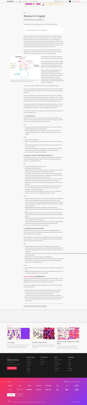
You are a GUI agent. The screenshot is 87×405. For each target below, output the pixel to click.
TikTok (69, 361)
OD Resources (57, 368)
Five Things (25, 1)
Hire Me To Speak (57, 359)
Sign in (73, 1)
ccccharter (70, 368)
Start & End (29, 359)
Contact (19, 394)
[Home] (10, 1)
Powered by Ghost (76, 401)
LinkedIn (69, 363)
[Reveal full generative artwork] (43, 4)
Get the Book (12, 368)
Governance (38, 306)
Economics (44, 306)
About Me (56, 361)
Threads (69, 359)
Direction (28, 366)
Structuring (29, 363)
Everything (35, 1)
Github (69, 366)
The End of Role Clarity (39, 342)
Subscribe (78, 1)
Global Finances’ (29, 276)
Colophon (56, 370)
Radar (30, 1)
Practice (28, 368)
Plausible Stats (57, 363)
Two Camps (11, 342)
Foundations (29, 361)
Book (17, 1)
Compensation (31, 306)
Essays (20, 1)
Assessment (70, 370)
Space (28, 372)
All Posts (56, 366)
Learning (28, 370)
